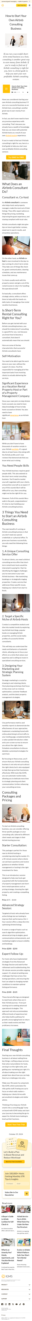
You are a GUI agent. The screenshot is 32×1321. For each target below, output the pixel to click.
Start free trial (22, 5)
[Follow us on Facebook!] (2, 1304)
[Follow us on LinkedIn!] (9, 1304)
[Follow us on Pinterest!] (23, 1304)
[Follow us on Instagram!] (6, 1304)
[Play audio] (12, 92)
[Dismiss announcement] (29, 1)
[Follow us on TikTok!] (20, 1304)
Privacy (3, 1315)
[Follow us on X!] (13, 1304)
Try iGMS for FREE (16, 157)
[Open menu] (29, 5)
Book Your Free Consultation (14, 1161)
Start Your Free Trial (16, 1124)
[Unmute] (28, 92)
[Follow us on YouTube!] (16, 1304)
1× (23, 92)
